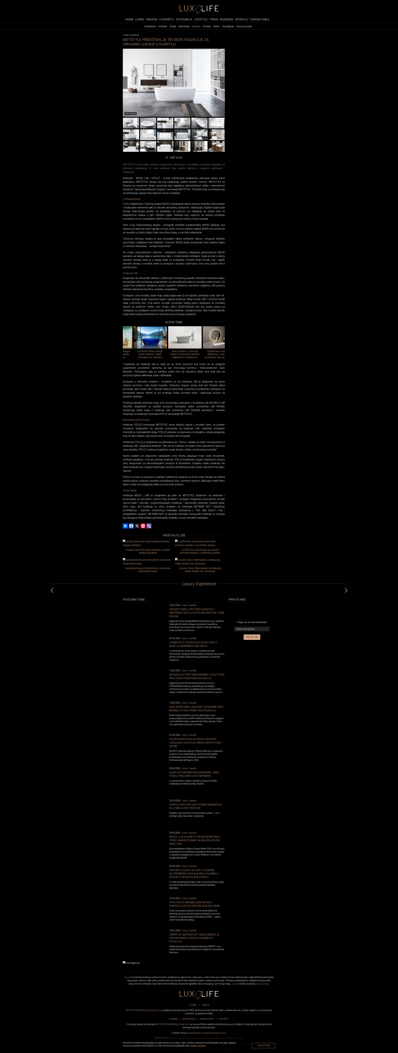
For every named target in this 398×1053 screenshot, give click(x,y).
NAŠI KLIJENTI (207, 1019)
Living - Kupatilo (189, 605)
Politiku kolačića (198, 1045)
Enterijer (163, 26)
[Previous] (125, 82)
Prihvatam (263, 1045)
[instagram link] (262, 611)
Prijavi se (252, 637)
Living (139, 19)
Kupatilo (196, 26)
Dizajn (173, 26)
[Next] (222, 82)
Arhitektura (150, 26)
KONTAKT (224, 1019)
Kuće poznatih (244, 26)
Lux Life (128, 977)
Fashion (151, 19)
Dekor (216, 26)
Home (129, 19)
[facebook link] (241, 611)
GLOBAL (193, 1005)
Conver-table (259, 19)
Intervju (241, 19)
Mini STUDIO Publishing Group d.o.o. (143, 1010)
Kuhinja (207, 26)
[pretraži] (273, 19)
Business (226, 19)
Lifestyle (201, 19)
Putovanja (184, 19)
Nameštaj (184, 26)
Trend (213, 19)
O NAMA (173, 1019)
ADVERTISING (189, 1019)
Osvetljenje (228, 26)
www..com (215, 1033)
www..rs (195, 1033)
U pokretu (166, 19)
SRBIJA (205, 1005)
